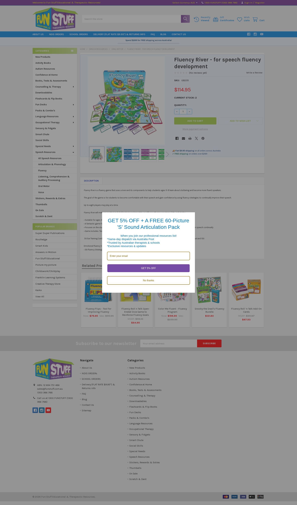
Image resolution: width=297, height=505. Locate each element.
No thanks (148, 280)
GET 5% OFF (148, 268)
